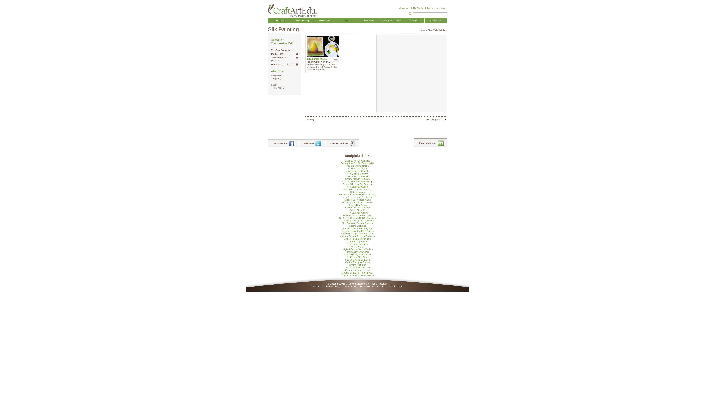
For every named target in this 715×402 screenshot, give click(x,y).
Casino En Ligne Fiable (357, 241)
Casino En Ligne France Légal (357, 273)
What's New (277, 71)
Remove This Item (297, 54)
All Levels (277, 88)
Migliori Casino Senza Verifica (357, 249)
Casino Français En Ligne (357, 254)
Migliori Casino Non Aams (357, 200)
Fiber (430, 30)
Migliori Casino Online (357, 166)
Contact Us (327, 286)
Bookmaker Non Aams (357, 252)
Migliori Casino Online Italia (357, 239)
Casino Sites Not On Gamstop (357, 181)
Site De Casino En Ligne (357, 260)
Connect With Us (339, 143)
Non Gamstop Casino (357, 187)
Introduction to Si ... (317, 59)
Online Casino (357, 192)
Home (423, 30)
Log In (430, 8)
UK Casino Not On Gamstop (357, 189)
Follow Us (309, 143)
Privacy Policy (367, 286)
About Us (315, 286)
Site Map (380, 286)
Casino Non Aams (357, 205)
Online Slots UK (357, 210)
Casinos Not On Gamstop (357, 160)
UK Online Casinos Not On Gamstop (357, 194)
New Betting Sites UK (357, 174)
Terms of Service (349, 286)
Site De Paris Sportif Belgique (358, 228)
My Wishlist (418, 8)
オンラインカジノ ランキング (357, 197)
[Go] (411, 14)
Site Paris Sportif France (357, 267)
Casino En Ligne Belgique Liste (357, 233)
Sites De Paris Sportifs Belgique (357, 231)
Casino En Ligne (357, 226)
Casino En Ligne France (357, 262)
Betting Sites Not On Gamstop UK (357, 163)
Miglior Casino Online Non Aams (357, 275)
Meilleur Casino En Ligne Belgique (357, 236)
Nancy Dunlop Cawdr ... (318, 62)
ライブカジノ (357, 246)
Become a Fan (280, 143)
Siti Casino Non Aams (357, 257)
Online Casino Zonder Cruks (357, 215)
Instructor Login (395, 286)
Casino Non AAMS (357, 168)
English (276, 78)
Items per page (433, 120)
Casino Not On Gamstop (357, 179)
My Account (404, 8)
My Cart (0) (441, 8)
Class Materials (427, 143)
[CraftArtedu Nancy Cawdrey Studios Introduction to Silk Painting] (323, 46)
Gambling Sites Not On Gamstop (357, 202)
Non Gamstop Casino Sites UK (357, 223)
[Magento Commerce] (292, 10)
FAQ (337, 286)
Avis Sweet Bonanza (357, 244)
